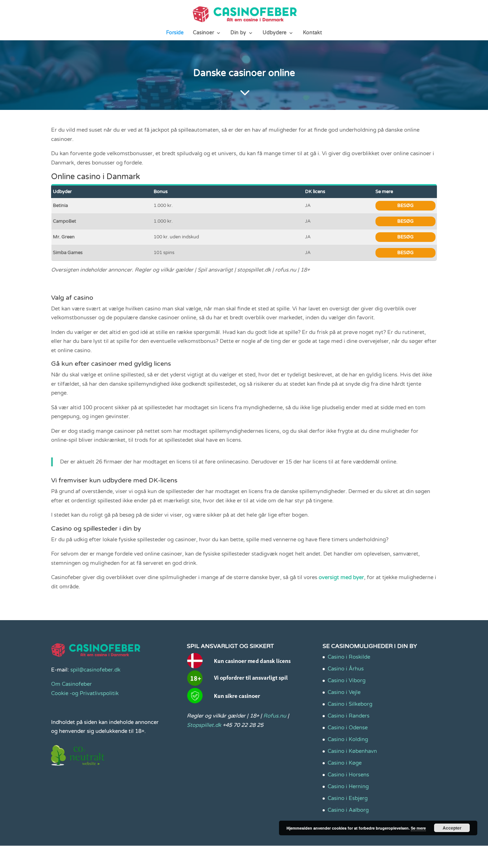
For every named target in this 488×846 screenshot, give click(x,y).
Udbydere (275, 33)
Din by (238, 33)
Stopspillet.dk (204, 725)
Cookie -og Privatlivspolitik (85, 693)
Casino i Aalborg (348, 810)
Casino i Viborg (346, 680)
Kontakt (312, 33)
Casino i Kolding (348, 739)
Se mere (418, 828)
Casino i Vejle (344, 692)
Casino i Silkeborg (350, 704)
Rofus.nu (274, 716)
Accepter (452, 828)
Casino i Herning (348, 786)
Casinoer (203, 33)
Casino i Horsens (348, 774)
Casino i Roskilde (349, 657)
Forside (175, 33)
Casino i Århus (346, 668)
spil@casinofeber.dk (95, 670)
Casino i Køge (345, 763)
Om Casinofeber (71, 684)
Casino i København (352, 751)
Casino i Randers (348, 716)
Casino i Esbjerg (348, 798)
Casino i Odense (348, 727)
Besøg (405, 205)
